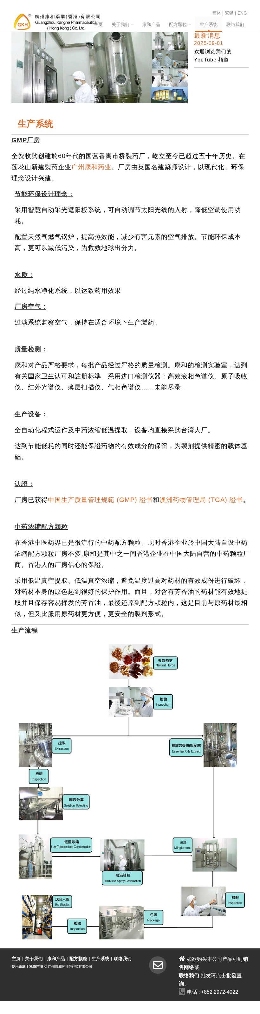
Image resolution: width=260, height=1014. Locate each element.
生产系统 (209, 24)
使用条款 (19, 966)
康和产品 (151, 24)
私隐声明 (36, 966)
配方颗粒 (178, 24)
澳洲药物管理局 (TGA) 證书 (201, 499)
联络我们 (235, 24)
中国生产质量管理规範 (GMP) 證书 (100, 499)
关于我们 (120, 24)
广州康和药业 (91, 167)
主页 (98, 24)
